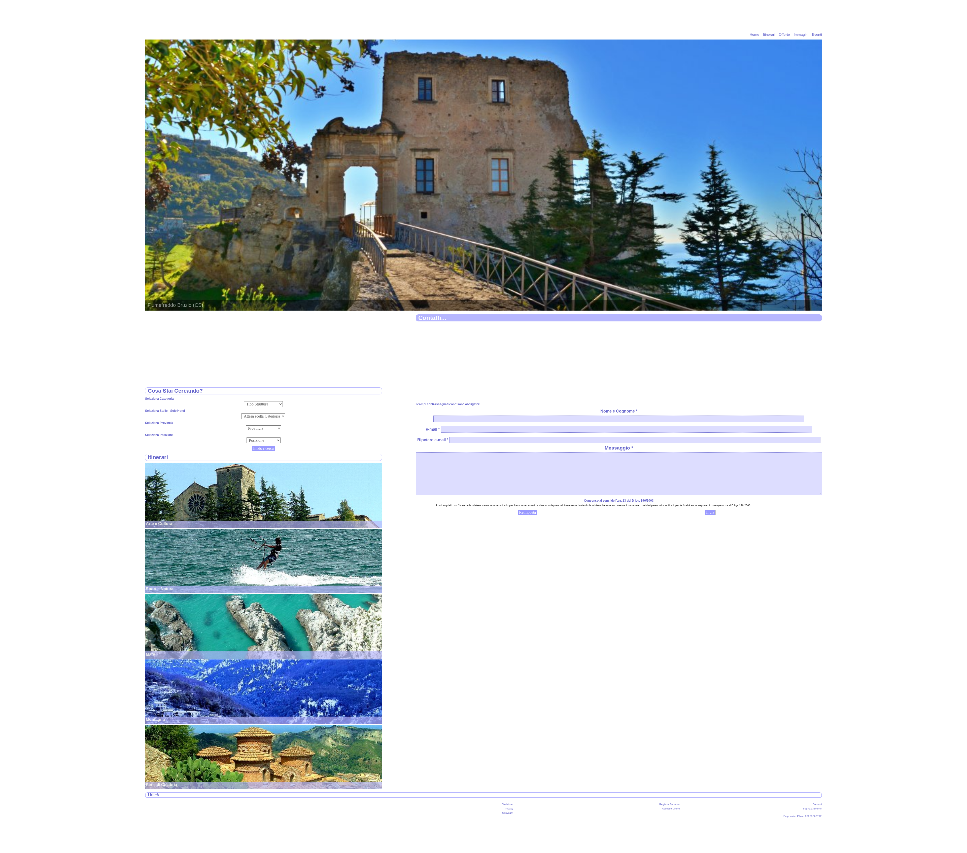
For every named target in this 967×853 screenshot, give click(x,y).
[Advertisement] (567, 362)
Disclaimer (507, 804)
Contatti (817, 804)
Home (754, 34)
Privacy (509, 808)
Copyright (507, 812)
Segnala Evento (812, 808)
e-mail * (433, 429)
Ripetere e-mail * (432, 440)
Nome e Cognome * (618, 411)
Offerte (784, 34)
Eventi (817, 34)
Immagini (801, 34)
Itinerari (769, 34)
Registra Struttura (669, 804)
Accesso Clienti (671, 808)
